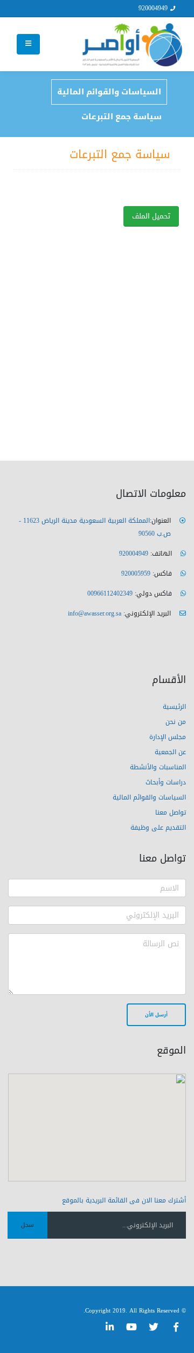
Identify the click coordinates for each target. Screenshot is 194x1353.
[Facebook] (175, 1327)
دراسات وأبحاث (166, 782)
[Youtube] (131, 1327)
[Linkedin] (109, 1327)
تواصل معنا (170, 812)
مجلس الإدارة (167, 737)
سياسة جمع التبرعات (121, 116)
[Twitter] (153, 1327)
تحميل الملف (151, 216)
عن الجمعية (170, 752)
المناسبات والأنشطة (158, 767)
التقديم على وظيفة (158, 827)
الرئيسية (174, 707)
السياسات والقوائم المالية (109, 91)
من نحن (175, 722)
